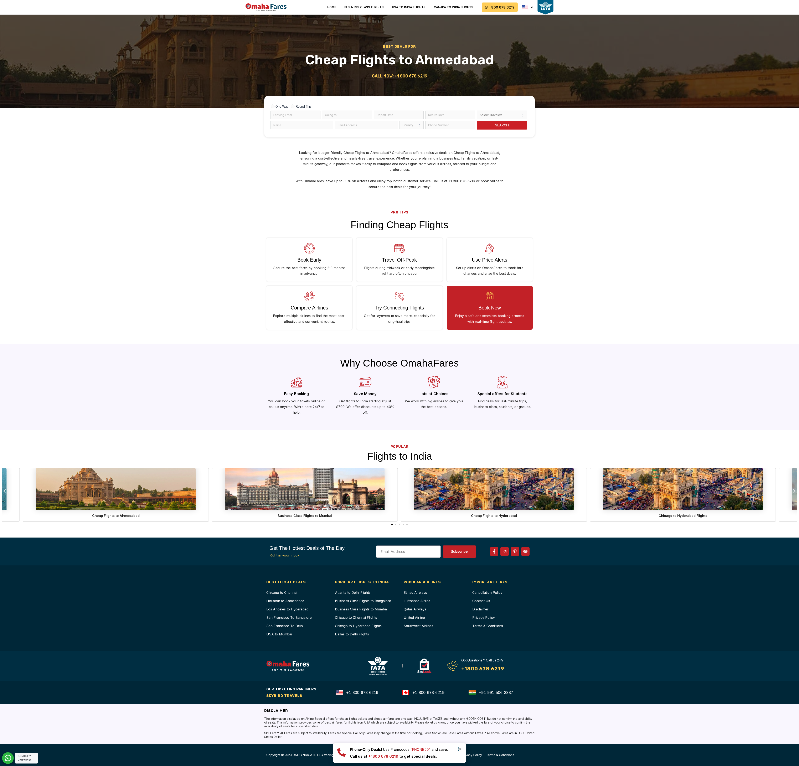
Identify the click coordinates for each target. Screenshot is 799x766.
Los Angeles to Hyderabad (287, 609)
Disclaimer (480, 609)
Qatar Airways (415, 609)
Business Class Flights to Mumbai (305, 516)
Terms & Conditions (487, 626)
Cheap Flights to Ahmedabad (116, 516)
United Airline (414, 617)
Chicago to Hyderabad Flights (683, 516)
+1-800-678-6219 (362, 692)
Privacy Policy (483, 617)
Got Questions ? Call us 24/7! (482, 660)
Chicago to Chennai (281, 592)
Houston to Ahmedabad (285, 601)
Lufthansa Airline (417, 601)
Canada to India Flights (453, 7)
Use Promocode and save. (399, 749)
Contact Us (481, 601)
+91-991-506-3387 (496, 692)
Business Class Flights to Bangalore (363, 601)
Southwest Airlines (418, 626)
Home (331, 7)
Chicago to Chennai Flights (356, 617)
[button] (4, 491)
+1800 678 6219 (482, 669)
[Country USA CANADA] (412, 125)
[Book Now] (489, 296)
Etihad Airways (415, 592)
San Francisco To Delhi (284, 626)
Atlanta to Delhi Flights (353, 592)
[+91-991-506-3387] (472, 692)
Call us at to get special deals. (393, 756)
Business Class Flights (364, 7)
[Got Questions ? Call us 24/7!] (452, 665)
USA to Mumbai (279, 634)
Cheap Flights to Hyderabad (494, 516)
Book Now (489, 308)
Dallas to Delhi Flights (352, 634)
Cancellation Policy (487, 592)
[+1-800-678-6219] (339, 692)
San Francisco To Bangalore (289, 617)
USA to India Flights (409, 7)
